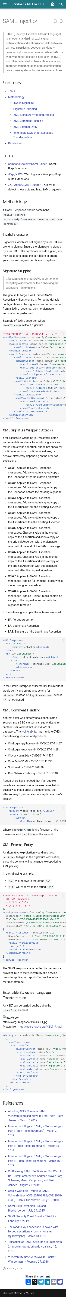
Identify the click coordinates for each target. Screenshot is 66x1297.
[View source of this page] (55, 21)
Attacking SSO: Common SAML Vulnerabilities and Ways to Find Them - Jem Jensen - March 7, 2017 (35, 1116)
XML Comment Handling (28, 121)
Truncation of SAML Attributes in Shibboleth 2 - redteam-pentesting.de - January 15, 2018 (35, 1246)
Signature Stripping (25, 109)
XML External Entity (25, 127)
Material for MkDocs (24, 1293)
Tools (11, 91)
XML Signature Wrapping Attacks (33, 115)
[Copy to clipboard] (62, 334)
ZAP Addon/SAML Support (24, 185)
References (15, 143)
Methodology (16, 97)
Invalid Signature (23, 103)
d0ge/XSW (15, 174)
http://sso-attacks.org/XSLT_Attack (40, 1026)
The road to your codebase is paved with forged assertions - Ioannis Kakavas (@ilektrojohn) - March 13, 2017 (33, 1231)
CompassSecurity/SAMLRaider (27, 164)
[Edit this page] (61, 21)
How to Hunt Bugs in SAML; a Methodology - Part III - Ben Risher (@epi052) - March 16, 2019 (35, 1161)
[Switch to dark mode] (52, 4)
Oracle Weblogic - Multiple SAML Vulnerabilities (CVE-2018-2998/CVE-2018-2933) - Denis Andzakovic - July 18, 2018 (35, 1195)
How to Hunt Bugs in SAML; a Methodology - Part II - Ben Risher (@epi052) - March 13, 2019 (35, 1146)
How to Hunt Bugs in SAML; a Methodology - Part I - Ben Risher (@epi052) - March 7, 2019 (35, 1131)
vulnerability (29, 731)
